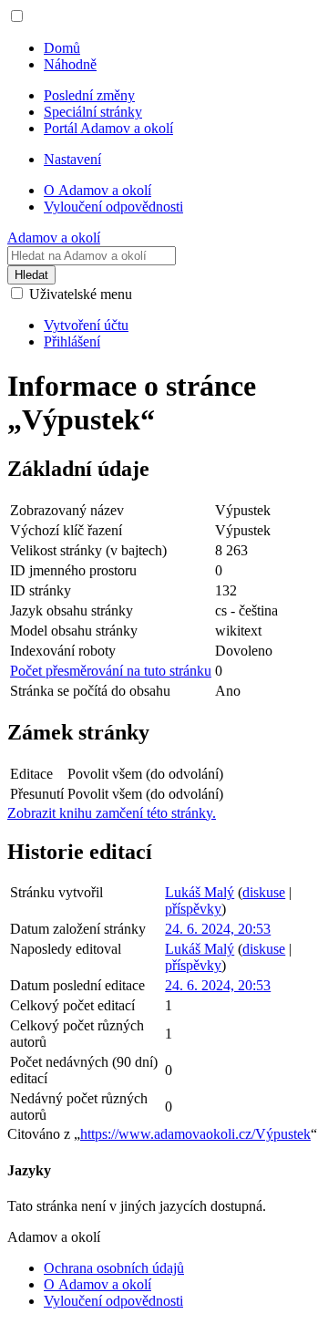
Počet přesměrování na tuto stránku (110, 670)
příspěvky (193, 908)
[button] (17, 16)
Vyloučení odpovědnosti (113, 1300)
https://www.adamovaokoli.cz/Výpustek (195, 1134)
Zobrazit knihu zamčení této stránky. (111, 813)
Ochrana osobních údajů (114, 1268)
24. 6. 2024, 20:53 (218, 928)
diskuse (263, 892)
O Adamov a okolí (97, 1284)
